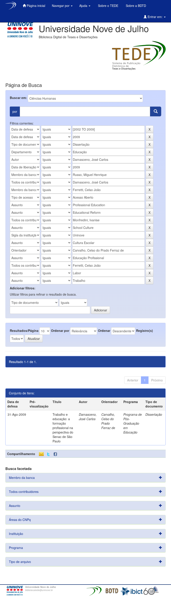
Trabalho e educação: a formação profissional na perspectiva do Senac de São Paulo (63, 427)
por (14, 111)
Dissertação (153, 414)
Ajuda (83, 5)
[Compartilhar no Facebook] (56, 454)
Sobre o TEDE (107, 5)
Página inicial (35, 5)
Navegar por (61, 5)
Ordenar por (60, 330)
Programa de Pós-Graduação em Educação (132, 423)
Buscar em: (18, 97)
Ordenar (104, 330)
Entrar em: (155, 16)
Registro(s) (144, 330)
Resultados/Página (24, 330)
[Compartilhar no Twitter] (48, 454)
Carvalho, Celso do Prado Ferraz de (108, 421)
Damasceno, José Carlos (88, 416)
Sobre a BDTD (135, 5)
